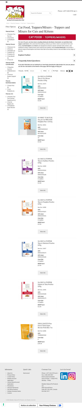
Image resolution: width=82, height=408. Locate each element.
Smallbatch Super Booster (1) (11, 107)
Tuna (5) (10, 60)
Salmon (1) (11, 52)
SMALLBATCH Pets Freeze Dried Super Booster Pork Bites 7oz (45, 325)
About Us (9, 373)
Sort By (26, 71)
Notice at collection (28, 405)
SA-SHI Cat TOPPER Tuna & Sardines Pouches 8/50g (46, 161)
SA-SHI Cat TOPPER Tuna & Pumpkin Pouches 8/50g (46, 202)
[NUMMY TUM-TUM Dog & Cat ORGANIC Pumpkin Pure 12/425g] (27, 126)
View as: (62, 71)
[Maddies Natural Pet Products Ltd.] (15, 13)
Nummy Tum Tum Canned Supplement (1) (11, 98)
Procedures (10, 386)
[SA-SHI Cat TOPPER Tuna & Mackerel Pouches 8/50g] (27, 249)
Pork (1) (10, 49)
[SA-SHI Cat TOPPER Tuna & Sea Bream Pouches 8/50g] (27, 84)
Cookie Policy (11, 376)
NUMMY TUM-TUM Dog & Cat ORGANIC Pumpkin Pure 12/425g (45, 119)
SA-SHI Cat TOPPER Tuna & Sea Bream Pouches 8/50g (45, 78)
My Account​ (26, 373)
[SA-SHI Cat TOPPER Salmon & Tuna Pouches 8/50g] (27, 290)
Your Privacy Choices (47, 405)
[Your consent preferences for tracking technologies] (3, 404)
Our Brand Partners (12, 389)
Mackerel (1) (11, 47)
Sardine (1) (11, 54)
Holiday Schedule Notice (14, 391)
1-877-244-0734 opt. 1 (52, 373)
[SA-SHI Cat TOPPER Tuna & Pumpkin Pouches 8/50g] (27, 208)
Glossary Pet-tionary (12, 387)
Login (74, 14)
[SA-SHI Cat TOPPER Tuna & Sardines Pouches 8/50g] (27, 167)
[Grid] (67, 71)
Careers (9, 393)
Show (44, 71)
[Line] (72, 71)
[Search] (50, 13)
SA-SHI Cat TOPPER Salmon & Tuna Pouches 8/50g (45, 284)
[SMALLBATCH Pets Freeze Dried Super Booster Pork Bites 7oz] (27, 331)
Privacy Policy (11, 375)
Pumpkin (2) (11, 50)
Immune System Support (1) (11, 76)
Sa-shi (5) (11, 38)
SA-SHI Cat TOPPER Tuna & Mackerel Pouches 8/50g (46, 243)
